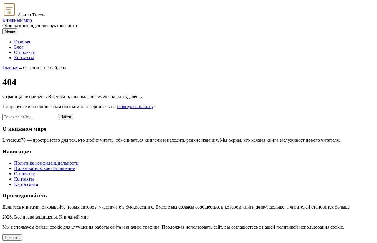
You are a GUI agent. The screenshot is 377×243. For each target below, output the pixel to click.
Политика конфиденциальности (46, 163)
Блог (19, 46)
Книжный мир (17, 20)
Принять (12, 237)
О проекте (24, 52)
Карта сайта (26, 184)
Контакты (24, 57)
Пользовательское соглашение (44, 168)
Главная (22, 41)
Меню (10, 31)
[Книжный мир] (10, 14)
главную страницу (135, 106)
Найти (65, 117)
